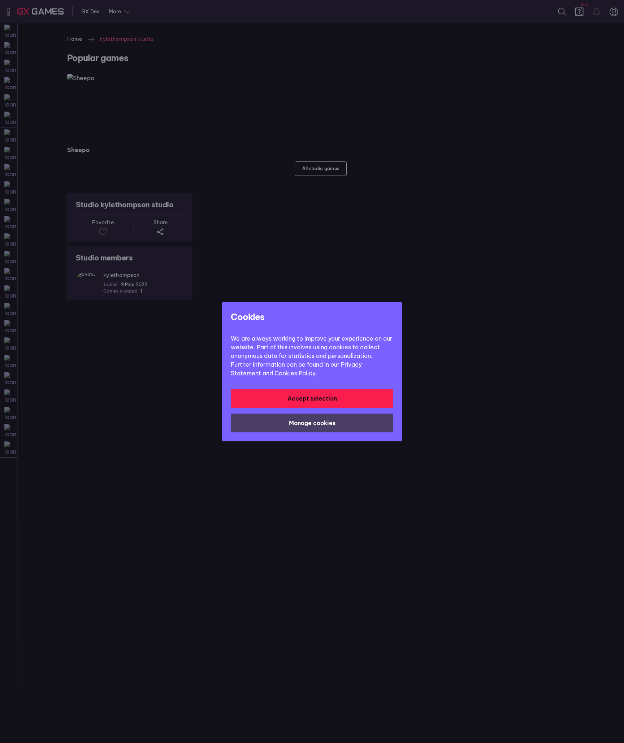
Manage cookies (312, 423)
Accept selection (312, 398)
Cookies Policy (295, 373)
